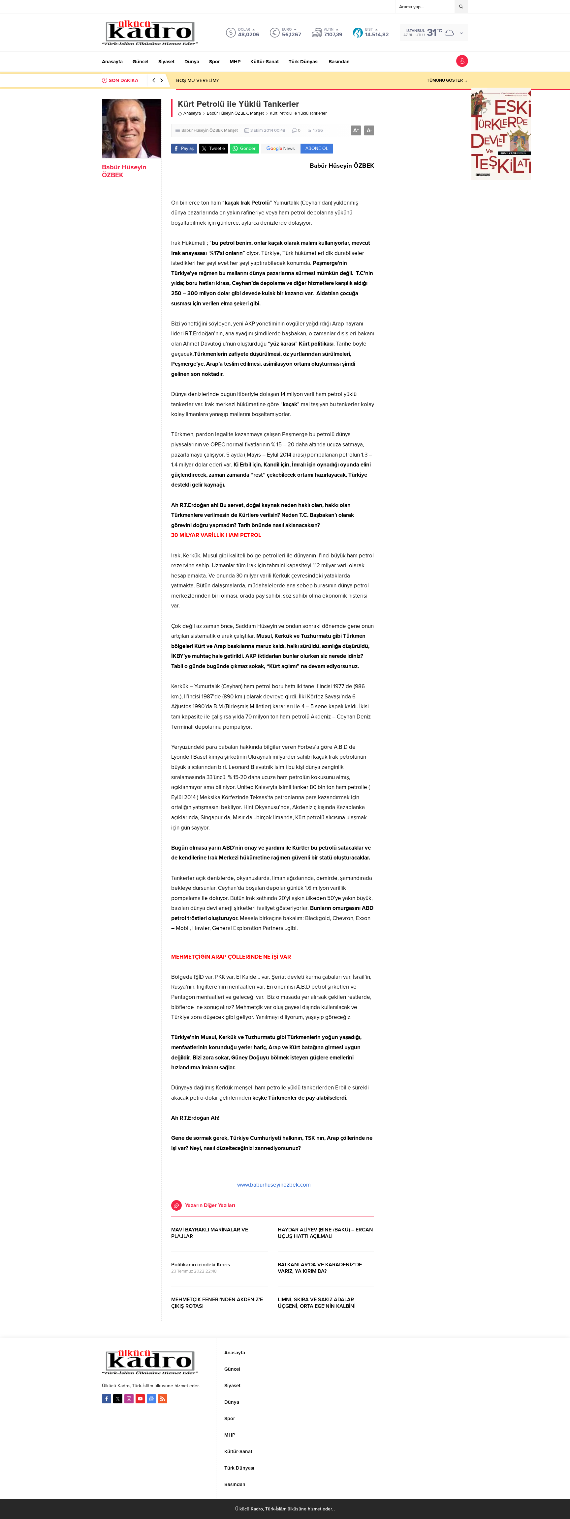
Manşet (257, 113)
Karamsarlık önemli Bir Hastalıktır (213, 80)
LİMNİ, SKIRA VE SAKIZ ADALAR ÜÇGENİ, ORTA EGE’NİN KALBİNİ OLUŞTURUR (317, 1306)
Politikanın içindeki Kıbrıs (200, 1264)
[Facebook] (106, 1398)
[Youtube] (140, 1398)
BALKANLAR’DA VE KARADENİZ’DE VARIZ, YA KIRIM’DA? (320, 1268)
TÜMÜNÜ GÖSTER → (447, 80)
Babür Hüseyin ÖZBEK (227, 113)
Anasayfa (192, 113)
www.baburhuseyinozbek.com (274, 1184)
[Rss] (162, 1398)
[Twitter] (117, 1398)
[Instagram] (129, 1398)
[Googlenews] (151, 1398)
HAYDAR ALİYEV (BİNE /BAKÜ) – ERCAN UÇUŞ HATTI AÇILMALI (325, 1233)
